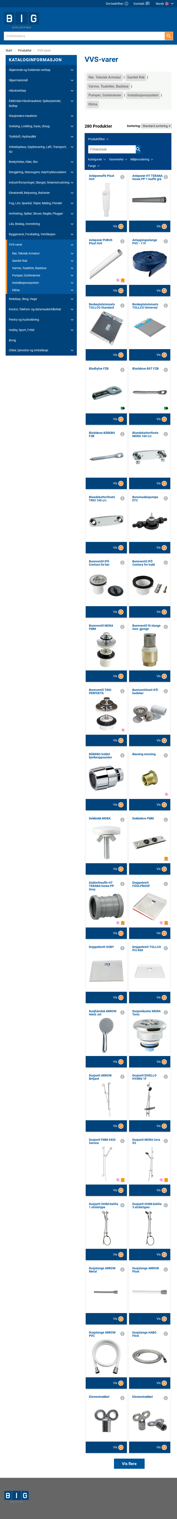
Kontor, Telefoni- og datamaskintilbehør (35, 309)
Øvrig (12, 340)
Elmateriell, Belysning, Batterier (29, 193)
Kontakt (139, 3)
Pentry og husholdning (24, 319)
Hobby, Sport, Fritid (21, 330)
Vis (115, 226)
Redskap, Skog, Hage (23, 299)
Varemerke (116, 159)
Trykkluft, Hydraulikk (22, 136)
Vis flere (129, 1463)
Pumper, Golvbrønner (26, 275)
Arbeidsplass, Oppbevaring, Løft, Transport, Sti (38, 149)
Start (9, 50)
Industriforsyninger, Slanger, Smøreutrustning (39, 182)
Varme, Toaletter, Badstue (29, 268)
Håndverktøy (17, 90)
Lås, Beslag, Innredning (24, 224)
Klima (16, 290)
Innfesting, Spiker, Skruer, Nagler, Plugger (36, 213)
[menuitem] (165, 3)
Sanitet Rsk (19, 260)
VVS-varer (15, 244)
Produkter (25, 50)
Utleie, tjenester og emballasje (28, 350)
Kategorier (95, 159)
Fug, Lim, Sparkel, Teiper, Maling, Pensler (35, 203)
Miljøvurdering (139, 159)
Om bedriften (114, 3)
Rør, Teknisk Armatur (26, 253)
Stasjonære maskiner (23, 116)
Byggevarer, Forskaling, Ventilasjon (32, 234)
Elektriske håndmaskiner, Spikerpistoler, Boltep (35, 103)
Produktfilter (96, 139)
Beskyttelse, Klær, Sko (23, 161)
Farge (92, 166)
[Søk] (168, 36)
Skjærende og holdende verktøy (30, 70)
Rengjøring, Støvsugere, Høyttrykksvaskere (37, 172)
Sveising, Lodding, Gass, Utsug (29, 126)
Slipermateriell (18, 80)
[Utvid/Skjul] (72, 70)
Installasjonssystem (25, 282)
